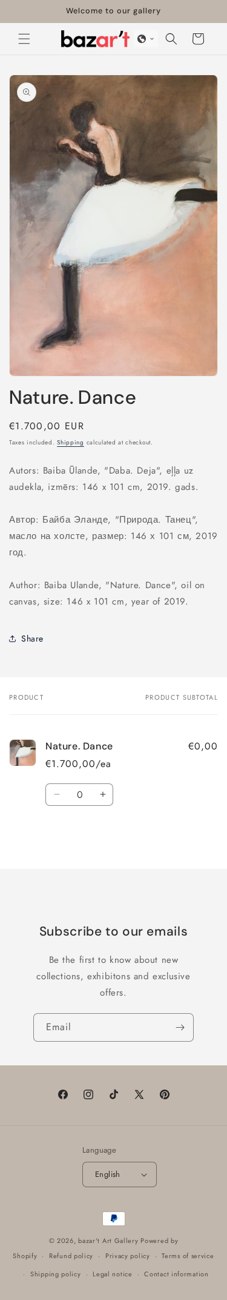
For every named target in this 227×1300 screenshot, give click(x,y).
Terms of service (188, 1256)
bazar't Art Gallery (108, 1240)
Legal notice (112, 1274)
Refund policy (71, 1256)
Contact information (176, 1274)
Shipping (70, 442)
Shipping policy (55, 1274)
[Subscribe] (179, 1027)
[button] (24, 38)
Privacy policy (127, 1256)
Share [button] (32, 638)
